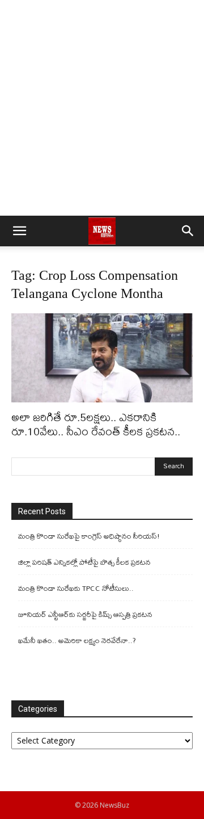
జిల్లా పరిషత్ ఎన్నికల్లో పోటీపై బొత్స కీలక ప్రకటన (84, 562)
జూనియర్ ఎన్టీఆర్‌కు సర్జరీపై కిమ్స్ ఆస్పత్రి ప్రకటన (85, 614)
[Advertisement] (102, 108)
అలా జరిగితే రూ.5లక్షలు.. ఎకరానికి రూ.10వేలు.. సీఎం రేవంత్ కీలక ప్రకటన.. (95, 424)
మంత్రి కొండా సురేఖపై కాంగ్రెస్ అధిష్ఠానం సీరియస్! (89, 536)
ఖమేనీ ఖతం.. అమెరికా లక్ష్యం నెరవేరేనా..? (77, 640)
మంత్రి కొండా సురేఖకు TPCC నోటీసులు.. (76, 588)
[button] (19, 231)
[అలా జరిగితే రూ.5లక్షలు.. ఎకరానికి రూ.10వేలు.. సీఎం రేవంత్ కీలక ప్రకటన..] (102, 357)
